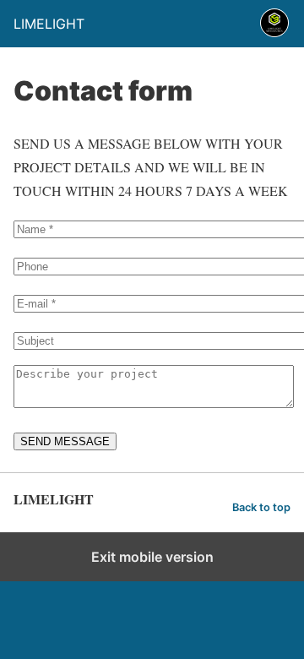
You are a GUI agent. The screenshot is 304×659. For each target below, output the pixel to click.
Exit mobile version (152, 556)
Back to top (261, 507)
